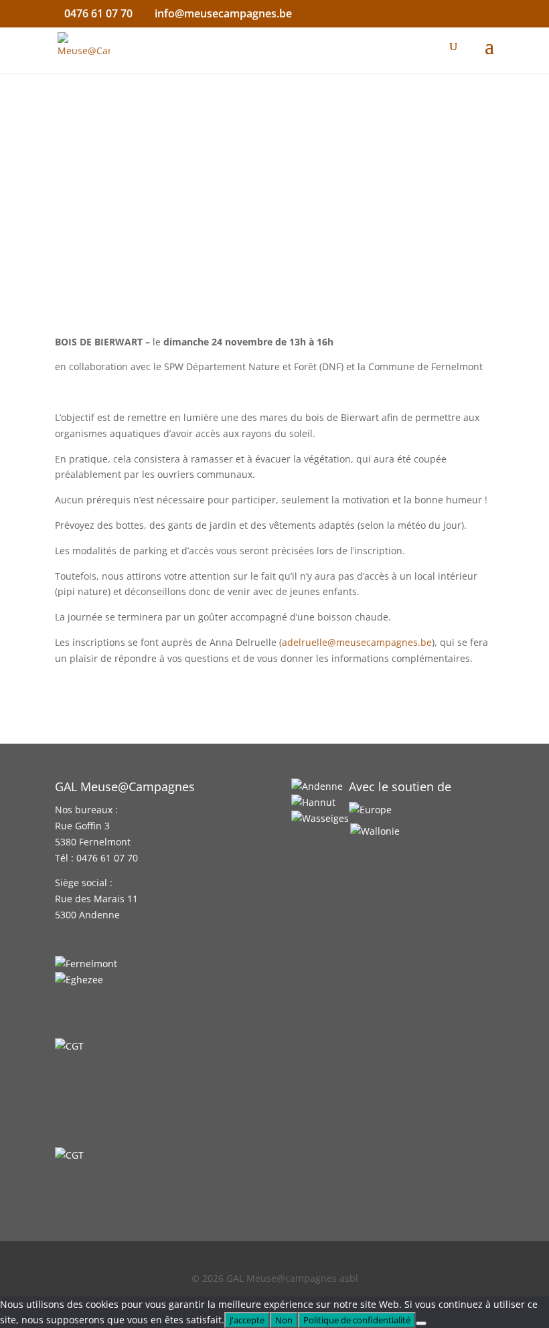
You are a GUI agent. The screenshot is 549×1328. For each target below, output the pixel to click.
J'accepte (247, 1320)
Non (284, 1320)
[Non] (421, 1323)
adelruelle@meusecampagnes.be (357, 642)
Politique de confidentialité (356, 1320)
